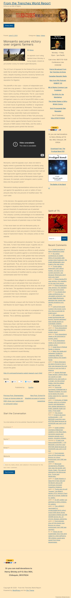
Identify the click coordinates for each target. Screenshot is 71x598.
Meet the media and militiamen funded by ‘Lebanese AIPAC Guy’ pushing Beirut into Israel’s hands (57, 355)
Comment (8, 427)
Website (7, 456)
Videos (43, 35)
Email (6, 448)
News (38, 35)
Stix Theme (30, 590)
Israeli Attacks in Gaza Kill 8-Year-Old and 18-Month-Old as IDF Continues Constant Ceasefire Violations (57, 483)
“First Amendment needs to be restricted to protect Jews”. (57, 330)
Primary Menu (9, 25)
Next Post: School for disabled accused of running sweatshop (35, 398)
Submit (64, 238)
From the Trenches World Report (27, 3)
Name (6, 439)
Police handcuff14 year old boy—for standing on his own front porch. (57, 281)
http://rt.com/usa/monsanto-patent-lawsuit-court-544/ (23, 373)
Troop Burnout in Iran (60, 326)
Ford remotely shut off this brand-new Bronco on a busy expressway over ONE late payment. (57, 457)
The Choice (59, 413)
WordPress (16, 590)
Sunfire (30, 387)
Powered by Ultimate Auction (63, 597)
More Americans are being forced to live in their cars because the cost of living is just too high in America (57, 366)
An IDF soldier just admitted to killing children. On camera (57, 502)
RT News (30, 50)
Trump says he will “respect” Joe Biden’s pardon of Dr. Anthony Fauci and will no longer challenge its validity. (57, 493)
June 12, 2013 (13, 35)
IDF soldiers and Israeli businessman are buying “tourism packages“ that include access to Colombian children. (57, 319)
